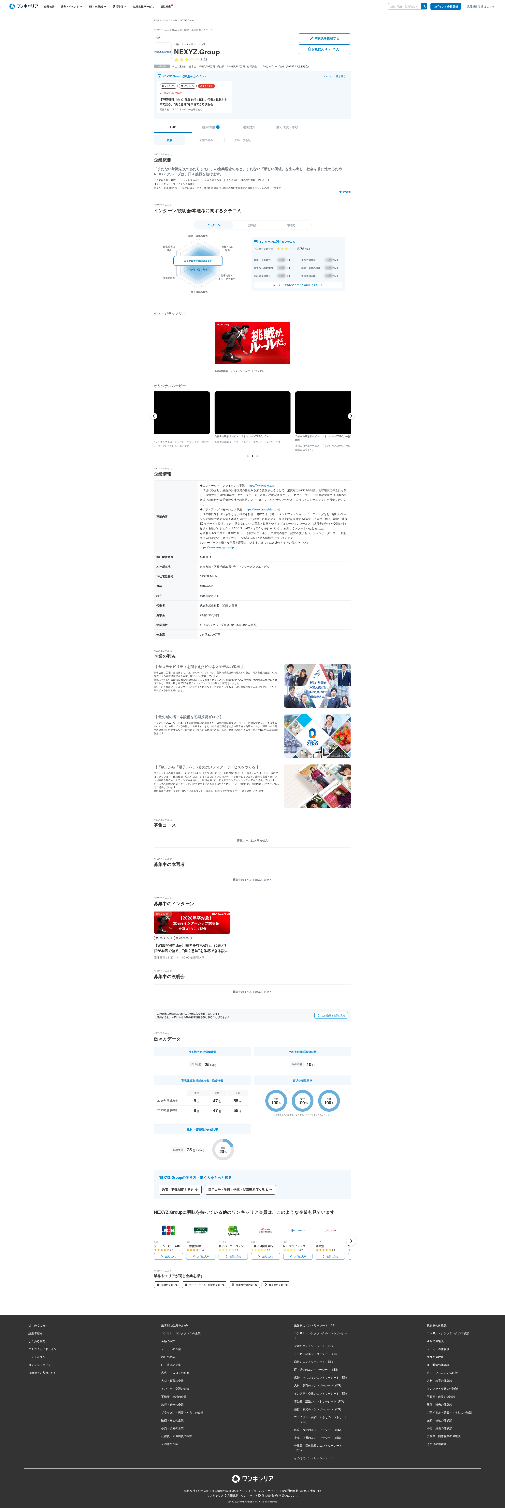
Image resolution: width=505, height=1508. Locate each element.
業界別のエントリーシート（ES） (315, 1325)
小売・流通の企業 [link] (172, 1428)
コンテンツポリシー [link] (41, 1365)
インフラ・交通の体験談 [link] (442, 1388)
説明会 (252, 225)
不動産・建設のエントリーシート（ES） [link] (320, 1401)
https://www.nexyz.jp (261, 485)
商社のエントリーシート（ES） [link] (314, 1362)
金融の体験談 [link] (435, 1341)
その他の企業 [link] (169, 1444)
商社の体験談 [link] (435, 1357)
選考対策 (249, 127)
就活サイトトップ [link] (162, 20)
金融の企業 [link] (168, 1341)
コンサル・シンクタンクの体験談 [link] (448, 1333)
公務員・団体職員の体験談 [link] (444, 1436)
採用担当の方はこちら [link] (42, 1373)
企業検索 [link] (49, 6)
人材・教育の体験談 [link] (439, 1380)
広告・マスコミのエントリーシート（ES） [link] (321, 1377)
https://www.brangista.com (262, 509)
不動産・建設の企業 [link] (174, 1396)
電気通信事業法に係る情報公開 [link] (301, 1491)
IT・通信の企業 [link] (171, 1365)
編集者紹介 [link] (35, 1333)
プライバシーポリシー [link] (265, 1491)
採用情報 (210, 127)
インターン (214, 225)
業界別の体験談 (437, 1325)
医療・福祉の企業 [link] (172, 1420)
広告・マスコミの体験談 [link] (442, 1373)
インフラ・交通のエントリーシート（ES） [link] (321, 1393)
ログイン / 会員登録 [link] (445, 6)
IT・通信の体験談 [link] (438, 1365)
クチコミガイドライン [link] (42, 1349)
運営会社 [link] (189, 1491)
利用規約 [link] (203, 1491)
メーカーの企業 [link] (171, 1349)
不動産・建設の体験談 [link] (441, 1396)
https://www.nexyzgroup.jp (217, 547)
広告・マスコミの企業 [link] (175, 1373)
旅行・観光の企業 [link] (172, 1404)
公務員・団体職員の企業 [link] (176, 1436)
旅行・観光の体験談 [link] (439, 1404)
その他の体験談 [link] (437, 1444)
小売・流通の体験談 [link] (439, 1428)
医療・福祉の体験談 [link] (439, 1420)
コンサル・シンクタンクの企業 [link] (181, 1333)
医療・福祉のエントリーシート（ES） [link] (318, 1430)
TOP (173, 126)
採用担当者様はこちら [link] (481, 6)
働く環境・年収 (287, 127)
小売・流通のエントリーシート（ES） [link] (318, 1438)
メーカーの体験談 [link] (438, 1349)
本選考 (291, 225)
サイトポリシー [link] (38, 1357)
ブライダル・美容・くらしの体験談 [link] (449, 1412)
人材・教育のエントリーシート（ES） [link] (318, 1385)
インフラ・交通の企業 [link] (175, 1388)
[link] (23, 6)
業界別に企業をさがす (175, 1325)
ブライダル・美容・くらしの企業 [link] (182, 1412)
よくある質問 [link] (36, 1341)
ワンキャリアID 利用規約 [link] (223, 1495)
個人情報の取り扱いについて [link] (230, 1491)
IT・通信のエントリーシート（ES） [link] (317, 1369)
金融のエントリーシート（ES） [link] (314, 1346)
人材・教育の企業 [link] (172, 1380)
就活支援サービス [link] (143, 6)
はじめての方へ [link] (38, 1325)
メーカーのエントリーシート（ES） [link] (317, 1354)
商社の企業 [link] (168, 1357)
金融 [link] (175, 20)
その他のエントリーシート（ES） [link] (315, 1458)
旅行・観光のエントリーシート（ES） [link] (318, 1409)
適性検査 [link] (166, 6)
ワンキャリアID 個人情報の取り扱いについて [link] (269, 1495)
